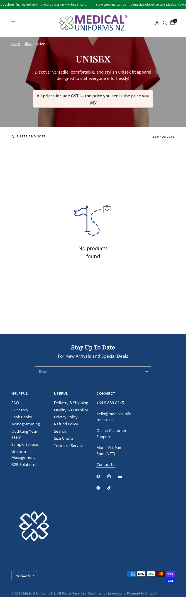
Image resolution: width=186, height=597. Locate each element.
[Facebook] (101, 476)
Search (60, 431)
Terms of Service (68, 445)
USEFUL (61, 393)
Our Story (19, 409)
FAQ (15, 402)
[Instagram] (112, 476)
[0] (172, 22)
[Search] (165, 22)
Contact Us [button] (105, 465)
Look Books (21, 417)
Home (15, 43)
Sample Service (24, 444)
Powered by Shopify (142, 593)
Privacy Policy (66, 417)
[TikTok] (112, 488)
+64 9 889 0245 (110, 402)
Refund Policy (66, 424)
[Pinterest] (101, 488)
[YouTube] (123, 477)
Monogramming (25, 424)
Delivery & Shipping (71, 402)
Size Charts (63, 438)
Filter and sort (31, 136)
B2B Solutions (23, 464)
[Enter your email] (146, 371)
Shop (28, 43)
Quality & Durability (71, 409)
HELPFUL (19, 393)
